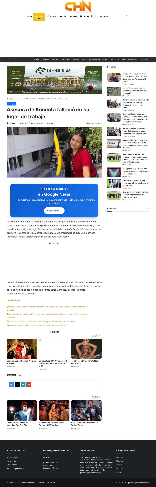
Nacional (73, 16)
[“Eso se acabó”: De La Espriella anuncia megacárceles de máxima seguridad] (114, 195)
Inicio (29, 16)
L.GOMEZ (12, 123)
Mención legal (12, 457)
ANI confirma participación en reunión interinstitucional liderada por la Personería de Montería (47, 316)
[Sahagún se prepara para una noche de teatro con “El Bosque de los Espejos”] (114, 172)
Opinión (84, 59)
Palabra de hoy (95, 59)
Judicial (62, 16)
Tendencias (132, 59)
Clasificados (143, 59)
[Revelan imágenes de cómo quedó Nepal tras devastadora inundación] (114, 91)
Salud (113, 59)
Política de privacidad (15, 469)
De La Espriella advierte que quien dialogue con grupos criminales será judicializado (134, 131)
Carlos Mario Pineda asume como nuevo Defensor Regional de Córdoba (135, 183)
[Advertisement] (78, 38)
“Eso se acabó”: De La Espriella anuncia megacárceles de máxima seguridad (135, 194)
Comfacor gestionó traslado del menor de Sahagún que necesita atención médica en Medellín (47, 308)
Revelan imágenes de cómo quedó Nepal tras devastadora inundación (134, 90)
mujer (19, 375)
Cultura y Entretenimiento (61, 59)
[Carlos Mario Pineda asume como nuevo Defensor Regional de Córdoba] (114, 183)
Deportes (45, 59)
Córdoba (50, 16)
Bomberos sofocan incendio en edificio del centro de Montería (38, 325)
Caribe (36, 59)
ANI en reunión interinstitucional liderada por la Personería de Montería (42, 321)
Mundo (76, 59)
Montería (39, 16)
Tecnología (121, 59)
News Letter (11, 461)
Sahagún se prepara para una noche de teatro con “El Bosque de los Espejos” (135, 171)
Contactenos (12, 465)
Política (105, 59)
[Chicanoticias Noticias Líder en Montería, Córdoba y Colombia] (78, 6)
